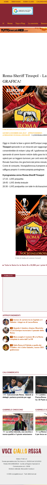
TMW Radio (15, 1)
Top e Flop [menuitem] (20, 23)
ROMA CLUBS (28, 1)
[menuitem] (3, 23)
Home (6, 1)
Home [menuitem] (10, 23)
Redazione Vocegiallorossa (16, 135)
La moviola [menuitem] (33, 23)
